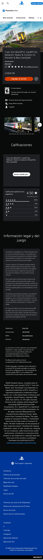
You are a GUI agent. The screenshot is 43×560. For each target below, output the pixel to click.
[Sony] (38, 559)
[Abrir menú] (2, 3)
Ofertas (31, 18)
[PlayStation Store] (10, 10)
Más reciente (8, 18)
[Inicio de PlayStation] (21, 3)
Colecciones (20, 18)
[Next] (40, 125)
